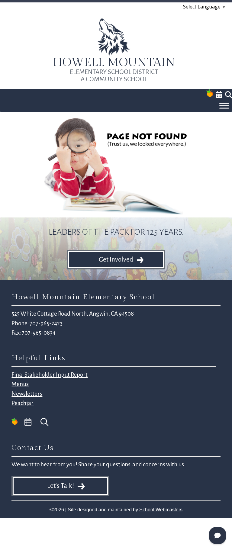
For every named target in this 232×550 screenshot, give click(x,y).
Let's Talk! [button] (60, 485)
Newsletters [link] (26, 394)
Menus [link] (20, 384)
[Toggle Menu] (224, 105)
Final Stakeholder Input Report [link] (49, 374)
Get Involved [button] (116, 259)
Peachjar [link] (22, 403)
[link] (113, 54)
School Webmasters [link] (160, 509)
